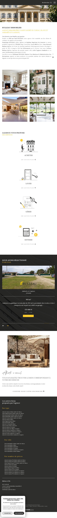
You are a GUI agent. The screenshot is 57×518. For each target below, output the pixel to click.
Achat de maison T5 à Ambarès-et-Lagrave (14, 474)
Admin (31, 506)
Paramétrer (7, 513)
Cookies (46, 506)
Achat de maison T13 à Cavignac (11, 469)
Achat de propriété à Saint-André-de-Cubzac (12, 415)
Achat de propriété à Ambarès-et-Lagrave (12, 431)
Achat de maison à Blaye (7, 419)
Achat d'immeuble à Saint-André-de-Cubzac (12, 416)
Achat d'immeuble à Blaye (8, 422)
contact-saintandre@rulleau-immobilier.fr (12, 486)
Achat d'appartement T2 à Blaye (11, 467)
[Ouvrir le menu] (54, 2)
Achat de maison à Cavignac (8, 427)
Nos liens (35, 506)
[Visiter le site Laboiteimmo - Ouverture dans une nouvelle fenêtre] (28, 509)
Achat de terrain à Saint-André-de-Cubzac (12, 418)
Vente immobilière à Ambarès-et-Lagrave (14, 449)
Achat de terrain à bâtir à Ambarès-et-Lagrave (13, 434)
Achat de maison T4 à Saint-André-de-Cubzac (15, 460)
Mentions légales (25, 506)
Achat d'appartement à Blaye (8, 421)
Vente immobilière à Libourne (11, 446)
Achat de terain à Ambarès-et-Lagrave (11, 433)
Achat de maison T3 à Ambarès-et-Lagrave (14, 470)
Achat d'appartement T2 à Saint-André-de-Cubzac (16, 463)
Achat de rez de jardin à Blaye (9, 424)
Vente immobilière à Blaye (10, 445)
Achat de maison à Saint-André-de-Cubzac (12, 412)
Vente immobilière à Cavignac (11, 448)
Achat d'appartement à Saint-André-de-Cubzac (13, 413)
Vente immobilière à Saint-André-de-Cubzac (14, 443)
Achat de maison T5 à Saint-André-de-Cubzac (14, 461)
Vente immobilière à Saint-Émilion (12, 451)
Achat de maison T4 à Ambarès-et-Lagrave (14, 472)
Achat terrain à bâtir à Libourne (9, 425)
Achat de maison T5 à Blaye (10, 464)
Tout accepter (19, 513)
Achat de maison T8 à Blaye (10, 466)
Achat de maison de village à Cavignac (10, 428)
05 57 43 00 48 (5, 484)
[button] (3, 325)
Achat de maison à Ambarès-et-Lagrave (11, 430)
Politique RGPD (40, 506)
